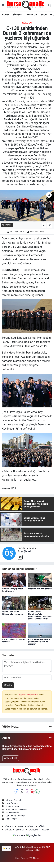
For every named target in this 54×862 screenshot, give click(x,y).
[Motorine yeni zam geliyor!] (40, 579)
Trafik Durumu (12, 806)
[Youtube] (32, 791)
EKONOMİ (33, 829)
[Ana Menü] (3, 5)
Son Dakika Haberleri (15, 815)
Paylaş (8, 225)
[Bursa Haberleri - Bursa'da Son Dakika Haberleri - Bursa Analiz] (25, 5)
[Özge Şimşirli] (9, 553)
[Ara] (49, 5)
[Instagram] (27, 791)
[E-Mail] (20, 557)
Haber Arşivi (11, 819)
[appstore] (19, 835)
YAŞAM (45, 829)
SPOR (44, 14)
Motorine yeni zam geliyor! (40, 589)
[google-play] (34, 835)
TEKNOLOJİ (31, 14)
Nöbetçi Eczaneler (14, 800)
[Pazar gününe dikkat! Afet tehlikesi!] (14, 630)
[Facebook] (17, 791)
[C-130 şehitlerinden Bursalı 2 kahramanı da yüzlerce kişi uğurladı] (27, 206)
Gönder (8, 685)
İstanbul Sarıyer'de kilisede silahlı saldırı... (12, 613)
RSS (8, 848)
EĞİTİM (42, 826)
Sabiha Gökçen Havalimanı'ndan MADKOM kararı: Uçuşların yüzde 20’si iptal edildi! (40, 615)
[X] (22, 791)
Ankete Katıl (10, 758)
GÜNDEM (27, 22)
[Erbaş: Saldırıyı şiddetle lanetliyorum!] (14, 579)
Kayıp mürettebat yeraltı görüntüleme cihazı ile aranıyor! (39, 641)
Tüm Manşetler (13, 812)
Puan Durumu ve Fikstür (17, 809)
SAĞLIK (8, 829)
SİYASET (17, 14)
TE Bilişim (34, 858)
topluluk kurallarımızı (29, 694)
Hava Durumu (12, 803)
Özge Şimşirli (24, 551)
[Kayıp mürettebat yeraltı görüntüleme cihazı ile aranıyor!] (40, 630)
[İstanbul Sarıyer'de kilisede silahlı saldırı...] (14, 602)
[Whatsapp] (37, 791)
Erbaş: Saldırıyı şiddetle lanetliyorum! (12, 590)
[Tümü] (50, 726)
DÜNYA (30, 826)
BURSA (6, 14)
